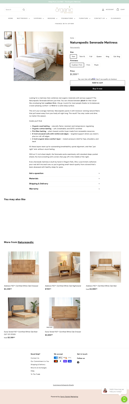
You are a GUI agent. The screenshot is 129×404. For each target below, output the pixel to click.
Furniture (84, 18)
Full (90, 56)
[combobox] (15, 9)
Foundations (67, 18)
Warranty (33, 188)
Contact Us (99, 18)
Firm (88, 65)
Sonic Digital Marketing (69, 397)
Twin (73, 56)
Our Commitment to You (40, 361)
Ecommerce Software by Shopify (63, 385)
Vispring (38, 18)
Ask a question (36, 173)
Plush (96, 65)
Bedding (52, 18)
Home (10, 18)
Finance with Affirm (64, 24)
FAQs (33, 371)
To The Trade (35, 374)
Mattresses (22, 18)
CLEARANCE (116, 18)
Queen (99, 56)
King (107, 56)
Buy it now (97, 88)
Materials (33, 178)
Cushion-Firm (77, 65)
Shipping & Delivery (38, 183)
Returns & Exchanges (39, 368)
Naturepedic (75, 47)
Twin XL (82, 56)
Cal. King (116, 56)
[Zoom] (38, 56)
